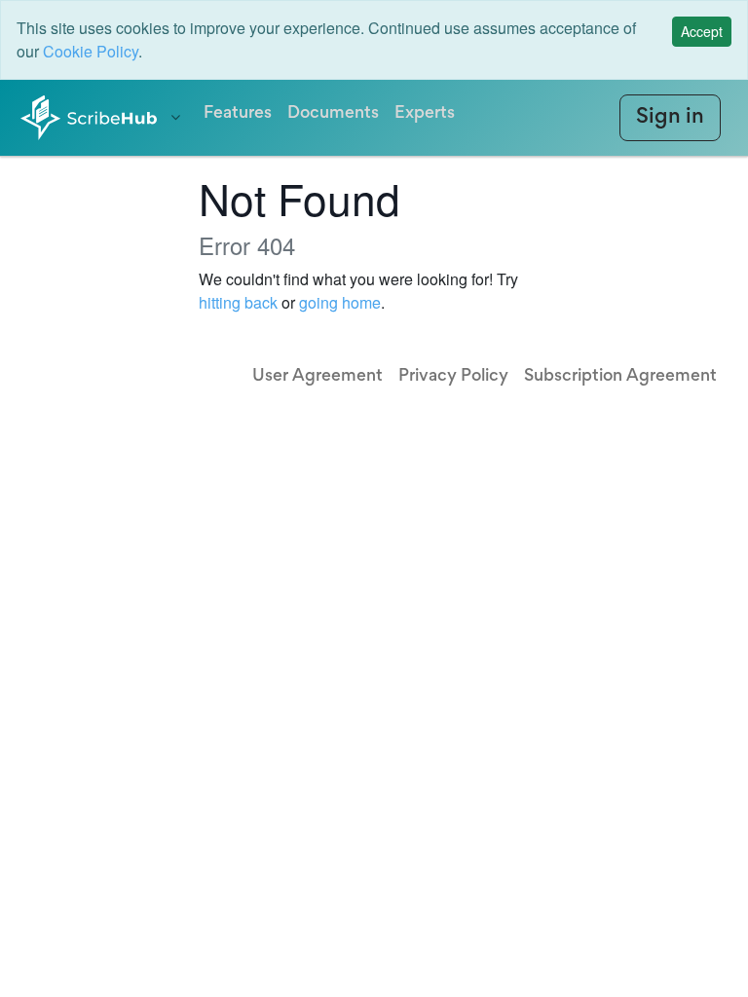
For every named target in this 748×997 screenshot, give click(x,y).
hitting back (238, 302)
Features (238, 114)
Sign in (670, 118)
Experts (424, 114)
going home (340, 302)
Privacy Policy (453, 377)
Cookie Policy (90, 51)
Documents (333, 114)
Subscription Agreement (620, 377)
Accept (702, 31)
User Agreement (317, 377)
